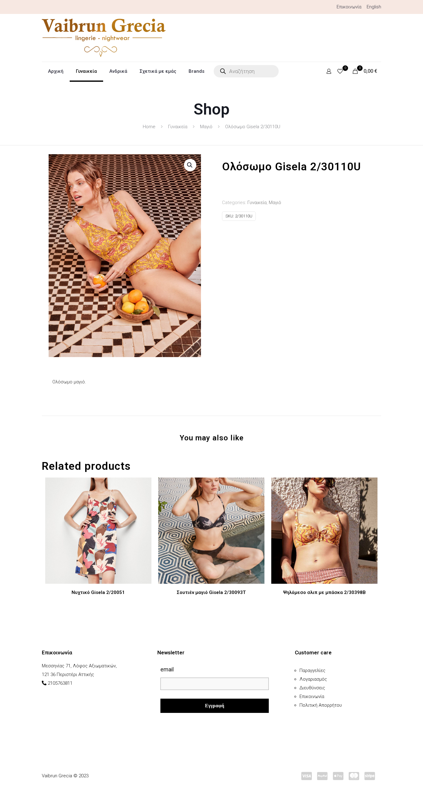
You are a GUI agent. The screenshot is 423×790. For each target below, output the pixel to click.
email (167, 669)
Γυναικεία (177, 126)
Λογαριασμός (313, 679)
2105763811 (60, 683)
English (374, 7)
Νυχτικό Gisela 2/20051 (98, 592)
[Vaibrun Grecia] (104, 38)
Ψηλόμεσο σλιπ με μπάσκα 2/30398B (324, 592)
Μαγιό (206, 126)
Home (149, 126)
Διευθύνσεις (312, 688)
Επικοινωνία (349, 7)
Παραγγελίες (312, 670)
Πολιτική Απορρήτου (320, 705)
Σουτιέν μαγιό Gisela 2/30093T (211, 592)
